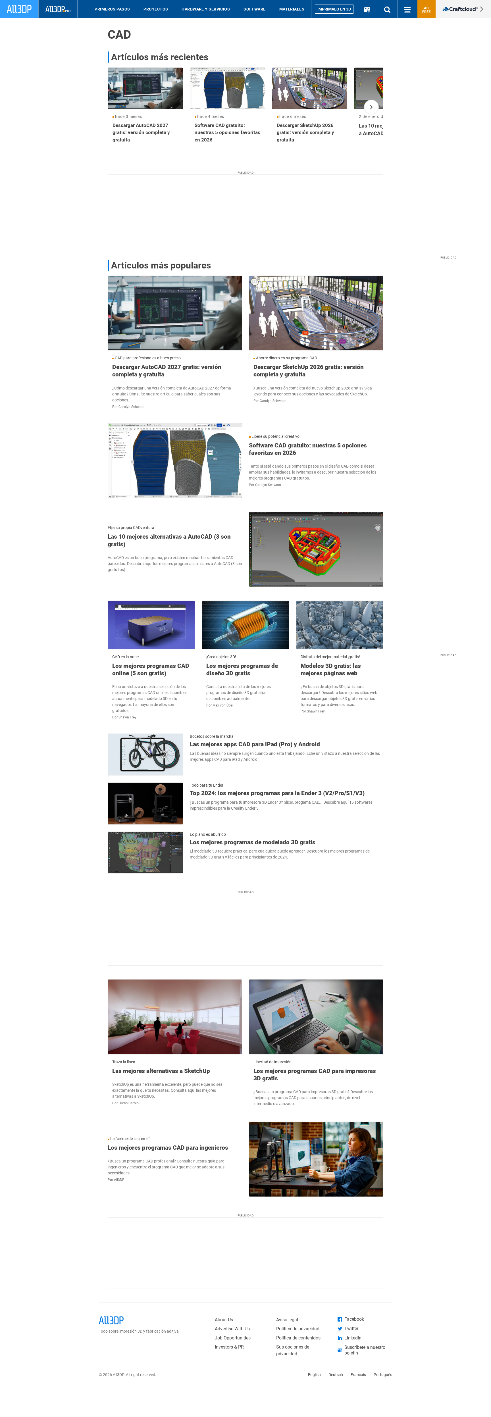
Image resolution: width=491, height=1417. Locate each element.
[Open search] (387, 9)
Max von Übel (223, 705)
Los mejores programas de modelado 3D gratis (252, 842)
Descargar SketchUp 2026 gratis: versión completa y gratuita (308, 371)
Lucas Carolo (128, 1103)
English (314, 1374)
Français (358, 1374)
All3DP (119, 1180)
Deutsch (335, 1374)
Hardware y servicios (206, 9)
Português (383, 1374)
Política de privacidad (297, 1328)
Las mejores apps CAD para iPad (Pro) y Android (255, 744)
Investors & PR (229, 1347)
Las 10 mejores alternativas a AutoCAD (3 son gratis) (169, 540)
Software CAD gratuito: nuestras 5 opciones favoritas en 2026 (308, 449)
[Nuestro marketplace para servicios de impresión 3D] (463, 9)
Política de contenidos (298, 1338)
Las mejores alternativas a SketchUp (161, 1071)
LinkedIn (352, 1338)
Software (255, 9)
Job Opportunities (233, 1338)
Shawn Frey (127, 717)
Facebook (354, 1319)
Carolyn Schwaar (131, 407)
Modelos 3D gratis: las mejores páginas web (331, 669)
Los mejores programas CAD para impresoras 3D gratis (314, 1075)
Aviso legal (287, 1319)
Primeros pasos (112, 9)
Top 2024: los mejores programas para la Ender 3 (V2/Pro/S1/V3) (277, 793)
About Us (224, 1319)
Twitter (351, 1328)
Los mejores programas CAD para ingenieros (168, 1147)
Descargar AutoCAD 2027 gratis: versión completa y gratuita (166, 371)
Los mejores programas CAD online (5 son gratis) (150, 669)
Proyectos (155, 9)
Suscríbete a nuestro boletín (364, 1350)
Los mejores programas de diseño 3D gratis (242, 669)
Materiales (291, 9)
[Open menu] (407, 9)
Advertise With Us (232, 1328)
